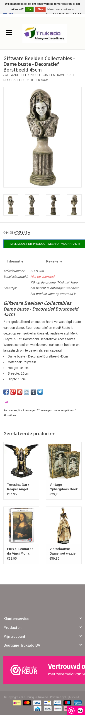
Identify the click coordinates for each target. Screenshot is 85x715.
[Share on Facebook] (6, 392)
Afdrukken (9, 415)
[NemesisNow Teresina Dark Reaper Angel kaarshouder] (21, 461)
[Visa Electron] (57, 703)
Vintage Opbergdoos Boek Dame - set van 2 (64, 487)
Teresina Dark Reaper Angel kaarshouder (18, 487)
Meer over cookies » (60, 9)
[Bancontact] (47, 703)
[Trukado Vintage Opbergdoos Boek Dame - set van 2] (64, 461)
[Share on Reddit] (26, 392)
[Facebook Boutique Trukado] (26, 598)
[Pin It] (19, 392)
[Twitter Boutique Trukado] (34, 598)
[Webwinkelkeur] (42, 670)
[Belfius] (57, 708)
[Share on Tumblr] (33, 392)
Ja (29, 9)
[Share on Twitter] (40, 392)
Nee (40, 9)
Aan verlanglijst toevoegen (20, 410)
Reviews (54, 261)
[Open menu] (9, 32)
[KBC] (37, 708)
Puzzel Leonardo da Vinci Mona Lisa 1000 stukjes (20, 551)
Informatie (15, 261)
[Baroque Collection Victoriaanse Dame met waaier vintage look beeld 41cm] (64, 525)
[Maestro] (67, 703)
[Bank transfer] (47, 708)
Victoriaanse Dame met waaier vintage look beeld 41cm (63, 551)
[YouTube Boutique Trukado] (50, 598)
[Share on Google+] (13, 392)
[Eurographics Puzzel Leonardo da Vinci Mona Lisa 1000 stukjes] (21, 525)
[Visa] (37, 703)
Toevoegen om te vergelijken (56, 410)
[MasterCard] (26, 703)
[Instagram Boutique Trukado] (59, 598)
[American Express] (77, 703)
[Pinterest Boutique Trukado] (42, 598)
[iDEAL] (16, 703)
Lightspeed (72, 697)
